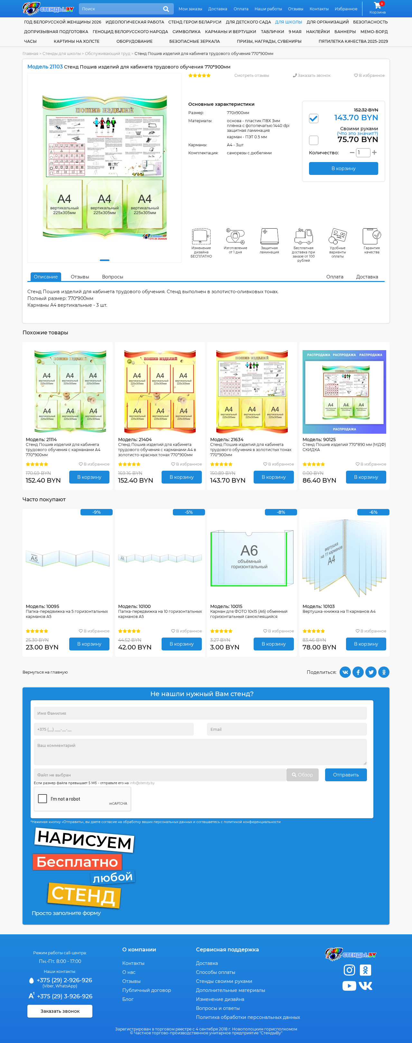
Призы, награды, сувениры (269, 41)
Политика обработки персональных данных (248, 1017)
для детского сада (248, 22)
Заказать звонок (314, 75)
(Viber (48, 986)
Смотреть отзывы (251, 75)
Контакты (319, 8)
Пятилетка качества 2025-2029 (353, 41)
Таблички (272, 31)
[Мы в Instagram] (349, 970)
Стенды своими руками (224, 981)
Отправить (346, 775)
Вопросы (112, 277)
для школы (288, 22)
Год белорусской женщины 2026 (62, 22)
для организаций (328, 22)
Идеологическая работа (135, 22)
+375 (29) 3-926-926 (63, 996)
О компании (139, 950)
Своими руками (357, 131)
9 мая (295, 31)
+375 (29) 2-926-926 (63, 980)
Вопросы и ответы (218, 1008)
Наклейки (318, 31)
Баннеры (345, 31)
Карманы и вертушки (230, 31)
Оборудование (135, 41)
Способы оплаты (215, 972)
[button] (104, 260)
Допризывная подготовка (56, 31)
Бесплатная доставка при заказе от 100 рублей (303, 254)
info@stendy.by (142, 783)
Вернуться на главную (45, 672)
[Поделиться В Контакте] (345, 672)
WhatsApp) (66, 986)
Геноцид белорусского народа (130, 31)
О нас (129, 972)
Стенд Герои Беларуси (194, 22)
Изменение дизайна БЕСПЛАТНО (201, 252)
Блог (128, 999)
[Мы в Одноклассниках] (365, 970)
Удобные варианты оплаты (337, 252)
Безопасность (370, 22)
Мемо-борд (374, 31)
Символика (187, 31)
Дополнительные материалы (230, 990)
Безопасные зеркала (194, 41)
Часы (30, 41)
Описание (46, 277)
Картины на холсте (76, 41)
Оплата (241, 8)
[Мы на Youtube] (349, 986)
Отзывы (295, 8)
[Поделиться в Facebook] (358, 672)
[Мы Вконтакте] (365, 986)
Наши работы (268, 8)
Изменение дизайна (220, 999)
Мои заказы (190, 8)
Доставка (217, 8)
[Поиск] (166, 9)
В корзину (89, 477)
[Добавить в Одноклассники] (383, 672)
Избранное (346, 8)
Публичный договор (146, 990)
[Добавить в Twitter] (371, 672)
